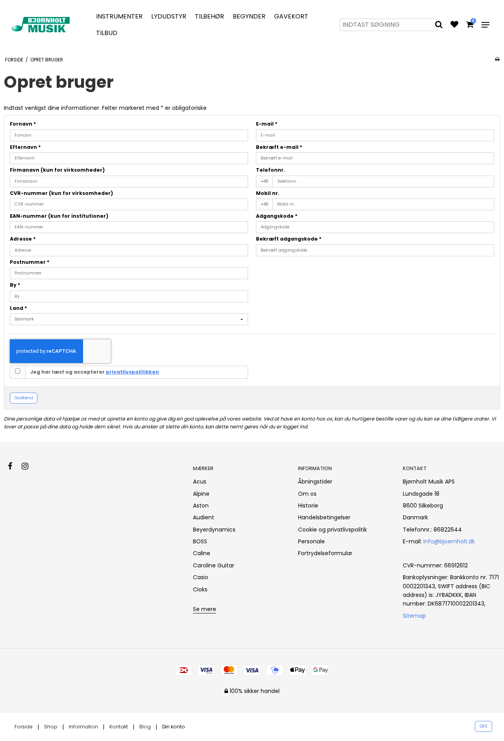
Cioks (200, 589)
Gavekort (291, 16)
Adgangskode (277, 216)
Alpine (201, 494)
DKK (484, 726)
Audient (203, 517)
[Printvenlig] (497, 59)
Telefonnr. (270, 170)
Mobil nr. (268, 193)
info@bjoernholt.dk (449, 541)
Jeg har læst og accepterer (94, 372)
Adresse (23, 239)
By (15, 285)
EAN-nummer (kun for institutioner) (59, 216)
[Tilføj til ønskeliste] (454, 25)
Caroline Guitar (213, 565)
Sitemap (414, 616)
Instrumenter (119, 16)
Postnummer (30, 262)
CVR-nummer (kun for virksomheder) (61, 193)
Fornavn (23, 124)
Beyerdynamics (214, 530)
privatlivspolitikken (132, 372)
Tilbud (106, 32)
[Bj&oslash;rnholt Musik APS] (42, 24)
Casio (200, 577)
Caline (201, 553)
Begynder (249, 16)
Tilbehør (209, 16)
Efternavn (25, 147)
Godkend (24, 398)
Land (18, 308)
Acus (199, 481)
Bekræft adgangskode (289, 239)
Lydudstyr (168, 16)
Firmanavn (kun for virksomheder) (57, 170)
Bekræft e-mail (279, 147)
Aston (201, 505)
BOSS (200, 541)
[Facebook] (14, 466)
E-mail (267, 124)
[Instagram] (29, 466)
